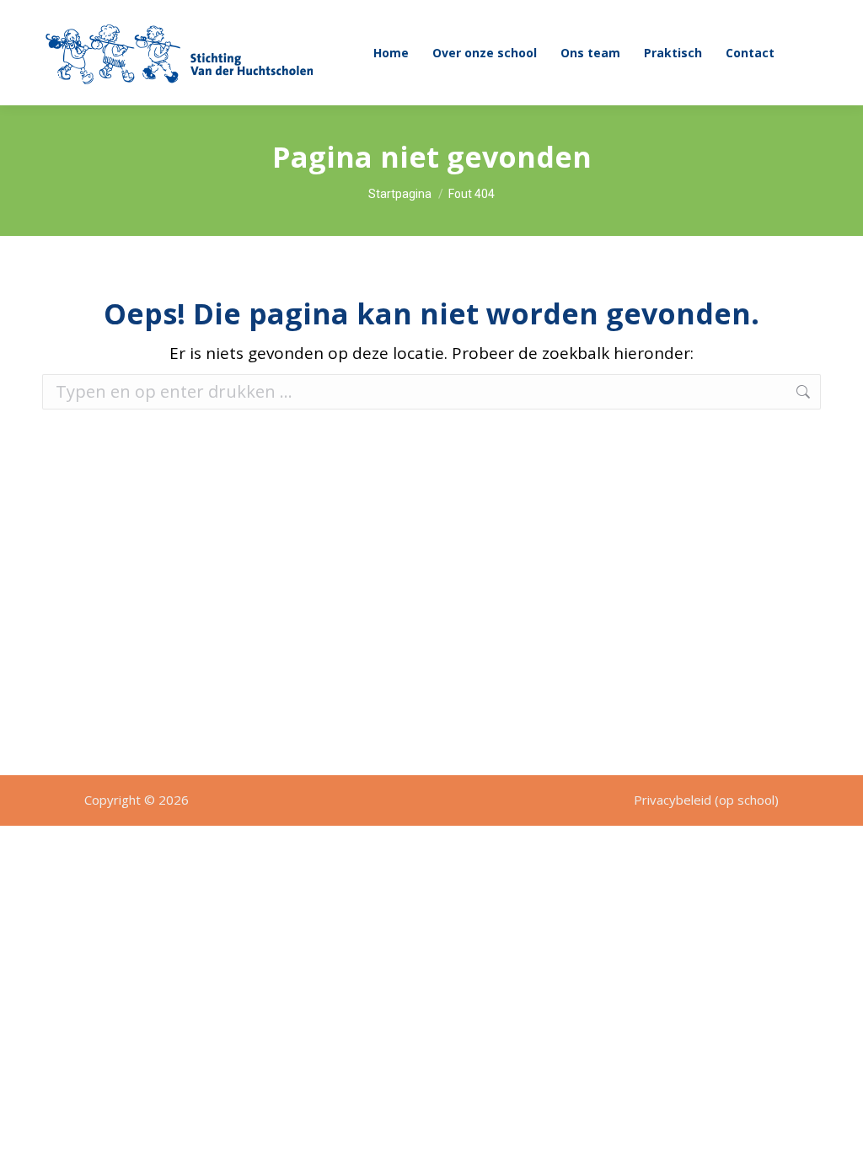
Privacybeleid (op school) (706, 799)
